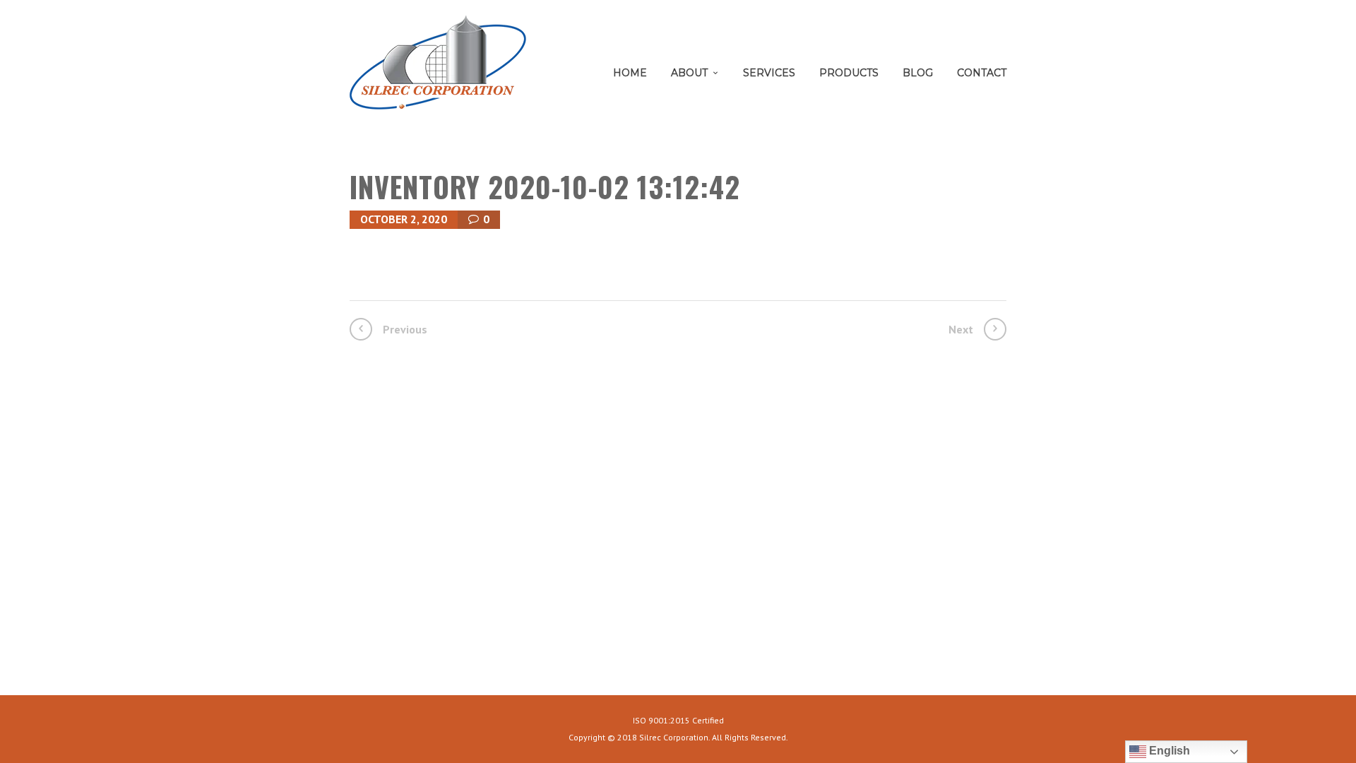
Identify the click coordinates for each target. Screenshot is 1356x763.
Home (630, 72)
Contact (981, 72)
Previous (405, 329)
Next (960, 329)
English (1168, 751)
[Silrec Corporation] (438, 67)
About (689, 72)
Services (769, 72)
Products (849, 72)
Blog (918, 72)
